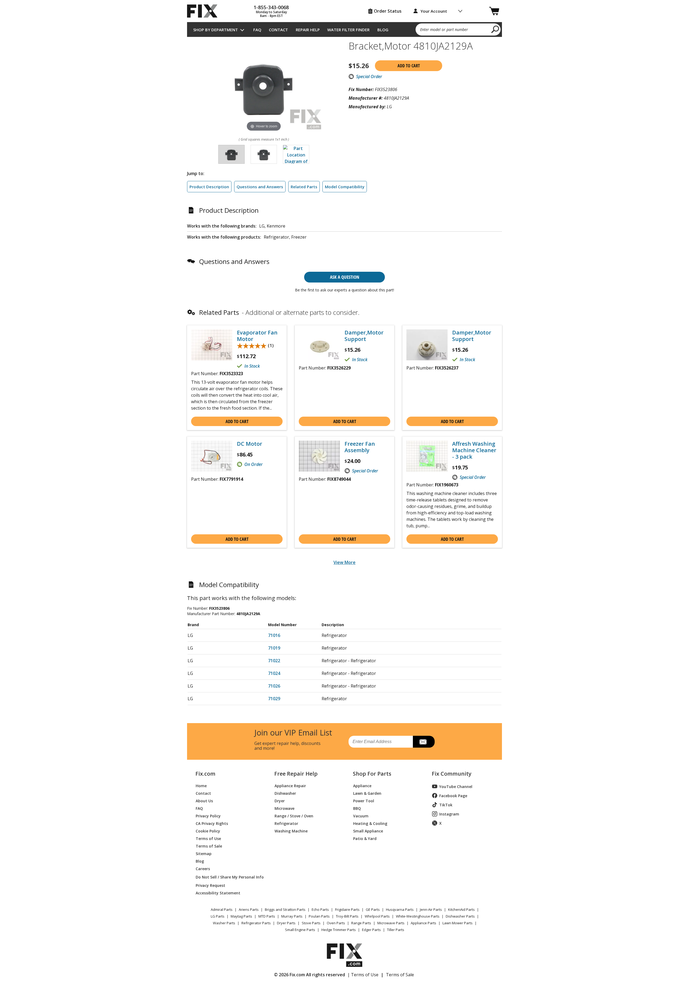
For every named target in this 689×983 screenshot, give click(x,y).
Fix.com (205, 773)
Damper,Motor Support (364, 335)
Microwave (284, 808)
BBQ (357, 808)
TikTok (445, 804)
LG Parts (217, 916)
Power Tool (363, 800)
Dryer (280, 800)
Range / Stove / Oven (294, 815)
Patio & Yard (365, 838)
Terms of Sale (209, 845)
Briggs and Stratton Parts (285, 909)
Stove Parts (311, 923)
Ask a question (344, 277)
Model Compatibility (344, 186)
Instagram (449, 814)
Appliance (362, 785)
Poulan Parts (319, 916)
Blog (382, 29)
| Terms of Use (362, 975)
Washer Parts (224, 923)
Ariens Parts (249, 909)
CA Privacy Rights (212, 823)
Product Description (209, 186)
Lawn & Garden (367, 793)
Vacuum (360, 815)
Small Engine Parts (300, 929)
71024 (274, 673)
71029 (274, 699)
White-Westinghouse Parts (418, 916)
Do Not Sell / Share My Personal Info (227, 877)
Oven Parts (336, 923)
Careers (203, 868)
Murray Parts (292, 916)
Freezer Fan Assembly (359, 447)
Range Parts (361, 923)
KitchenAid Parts (461, 909)
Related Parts (304, 186)
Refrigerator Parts (256, 923)
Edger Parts (371, 929)
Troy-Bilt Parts (347, 916)
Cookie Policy (208, 830)
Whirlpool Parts (377, 916)
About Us (204, 800)
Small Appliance (368, 830)
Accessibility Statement (218, 892)
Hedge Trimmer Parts (338, 929)
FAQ (257, 29)
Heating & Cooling (370, 823)
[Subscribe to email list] (424, 742)
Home (201, 785)
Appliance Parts (423, 923)
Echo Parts (320, 909)
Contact (278, 29)
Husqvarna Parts (400, 909)
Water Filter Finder (348, 29)
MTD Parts (266, 916)
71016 (274, 635)
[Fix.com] (204, 11)
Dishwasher (285, 793)
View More (344, 562)
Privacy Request (210, 885)
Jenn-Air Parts (431, 909)
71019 (274, 648)
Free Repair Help (296, 773)
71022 (274, 661)
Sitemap (204, 853)
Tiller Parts (395, 929)
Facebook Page (453, 795)
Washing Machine (291, 830)
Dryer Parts (286, 923)
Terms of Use (208, 838)
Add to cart (409, 66)
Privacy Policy (208, 815)
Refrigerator (286, 823)
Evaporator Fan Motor (257, 335)
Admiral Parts (222, 909)
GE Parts (373, 909)
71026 (274, 686)
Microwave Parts (391, 923)
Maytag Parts (241, 916)
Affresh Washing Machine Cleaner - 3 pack (474, 450)
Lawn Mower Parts (457, 923)
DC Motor (249, 444)
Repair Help (308, 29)
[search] (495, 29)
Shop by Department (215, 29)
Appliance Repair (290, 785)
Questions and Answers (260, 186)
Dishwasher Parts (460, 916)
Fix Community (452, 773)
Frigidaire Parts (347, 909)
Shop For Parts (372, 773)
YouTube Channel (455, 786)
